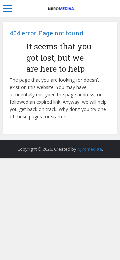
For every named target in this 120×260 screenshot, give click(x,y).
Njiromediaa (89, 149)
